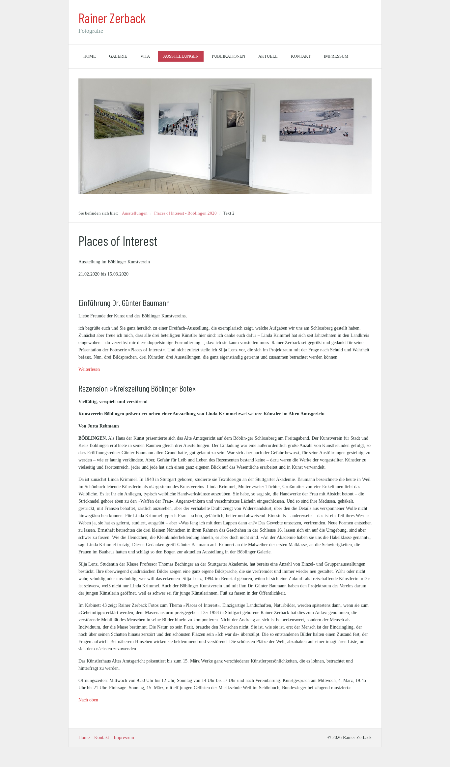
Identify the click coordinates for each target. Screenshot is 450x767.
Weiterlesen (89, 369)
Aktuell (268, 56)
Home (89, 56)
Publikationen (228, 56)
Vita (145, 56)
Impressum (336, 56)
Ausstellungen (181, 56)
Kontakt (301, 56)
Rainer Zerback (112, 18)
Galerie (118, 56)
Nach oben (88, 699)
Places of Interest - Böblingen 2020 (185, 213)
